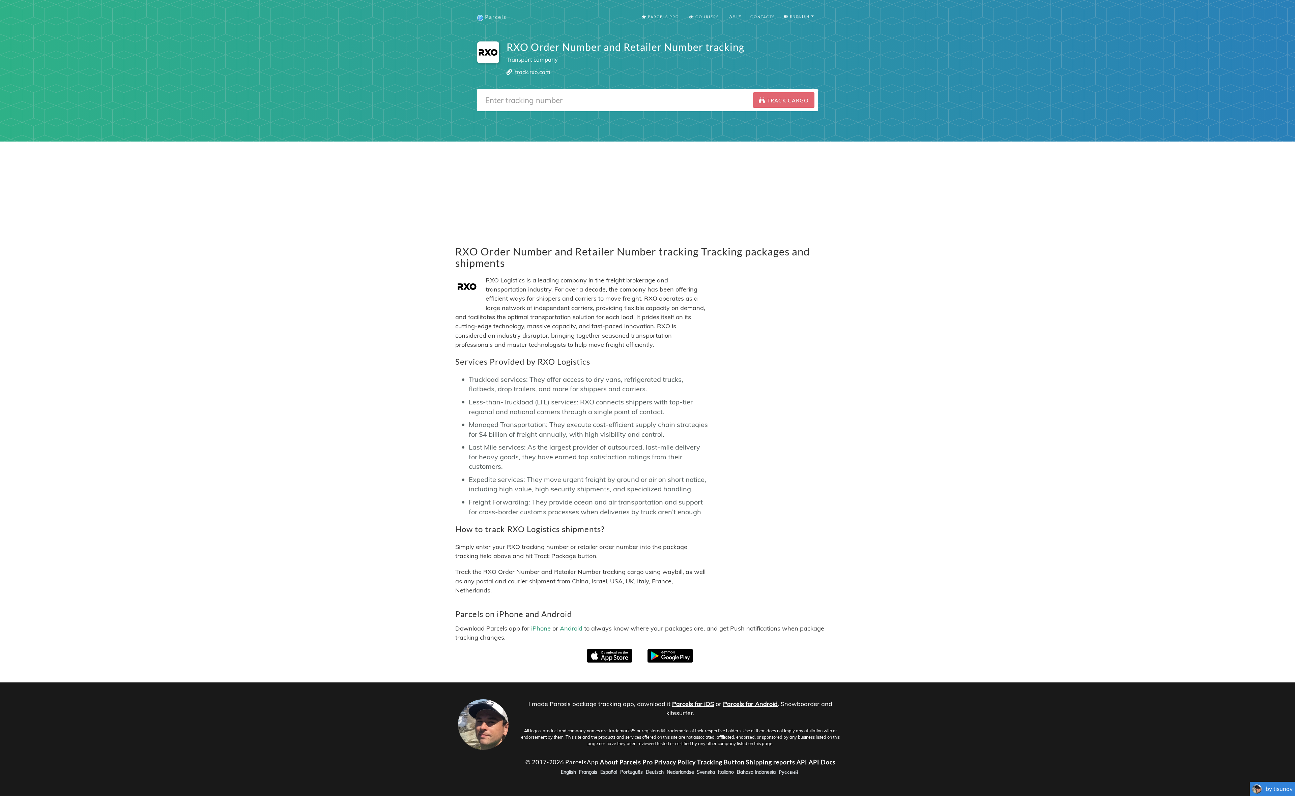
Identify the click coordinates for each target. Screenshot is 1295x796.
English (568, 772)
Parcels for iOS (693, 704)
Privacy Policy (675, 762)
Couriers (706, 16)
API (802, 762)
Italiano (726, 772)
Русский (788, 772)
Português (631, 772)
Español (608, 772)
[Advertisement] (647, 189)
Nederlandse (680, 772)
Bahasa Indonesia (756, 772)
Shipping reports (770, 762)
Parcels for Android (750, 704)
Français (588, 772)
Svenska (706, 772)
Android (571, 628)
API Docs (822, 762)
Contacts (762, 16)
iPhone (541, 628)
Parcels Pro (662, 16)
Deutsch (655, 772)
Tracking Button (721, 762)
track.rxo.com (532, 71)
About (609, 762)
